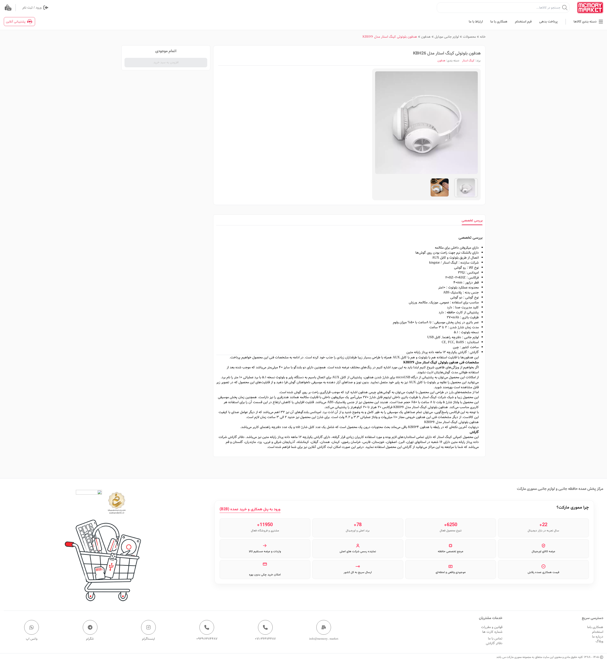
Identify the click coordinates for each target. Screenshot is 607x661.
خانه (483, 36)
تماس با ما (495, 638)
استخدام (597, 631)
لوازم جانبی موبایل (447, 36)
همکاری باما (595, 627)
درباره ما (597, 636)
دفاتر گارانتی (494, 643)
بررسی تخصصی (472, 220)
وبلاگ (599, 641)
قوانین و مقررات (491, 627)
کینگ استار (468, 61)
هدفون (426, 36)
